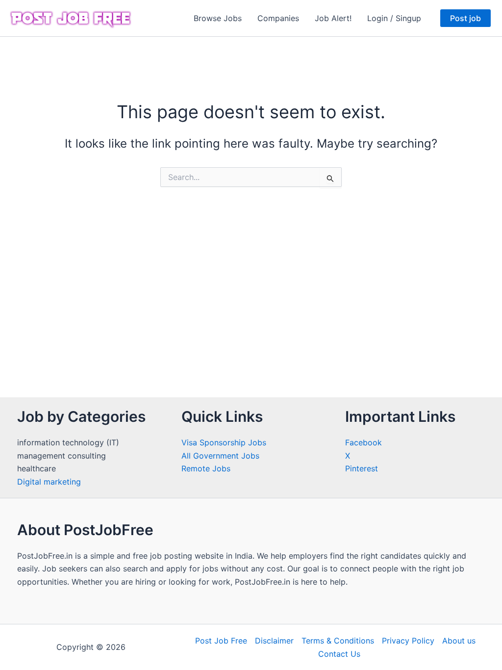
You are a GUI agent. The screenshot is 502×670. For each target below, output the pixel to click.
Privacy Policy (408, 640)
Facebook (363, 442)
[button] (465, 18)
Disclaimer (274, 640)
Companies (278, 18)
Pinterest (361, 468)
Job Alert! (333, 18)
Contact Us (339, 654)
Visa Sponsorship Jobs (223, 442)
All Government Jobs (220, 456)
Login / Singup (394, 18)
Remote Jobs (205, 468)
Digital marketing (49, 482)
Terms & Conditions (337, 640)
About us (459, 640)
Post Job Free (221, 640)
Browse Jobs (218, 18)
